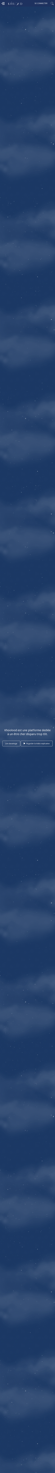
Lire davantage (11, 743)
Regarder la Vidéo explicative (38, 743)
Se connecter (41, 3)
